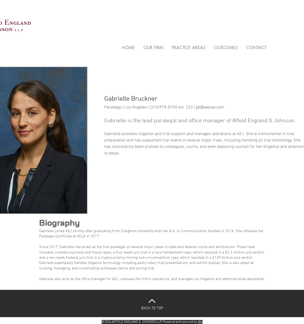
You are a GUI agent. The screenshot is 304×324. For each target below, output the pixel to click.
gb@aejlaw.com (210, 107)
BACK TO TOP (152, 308)
